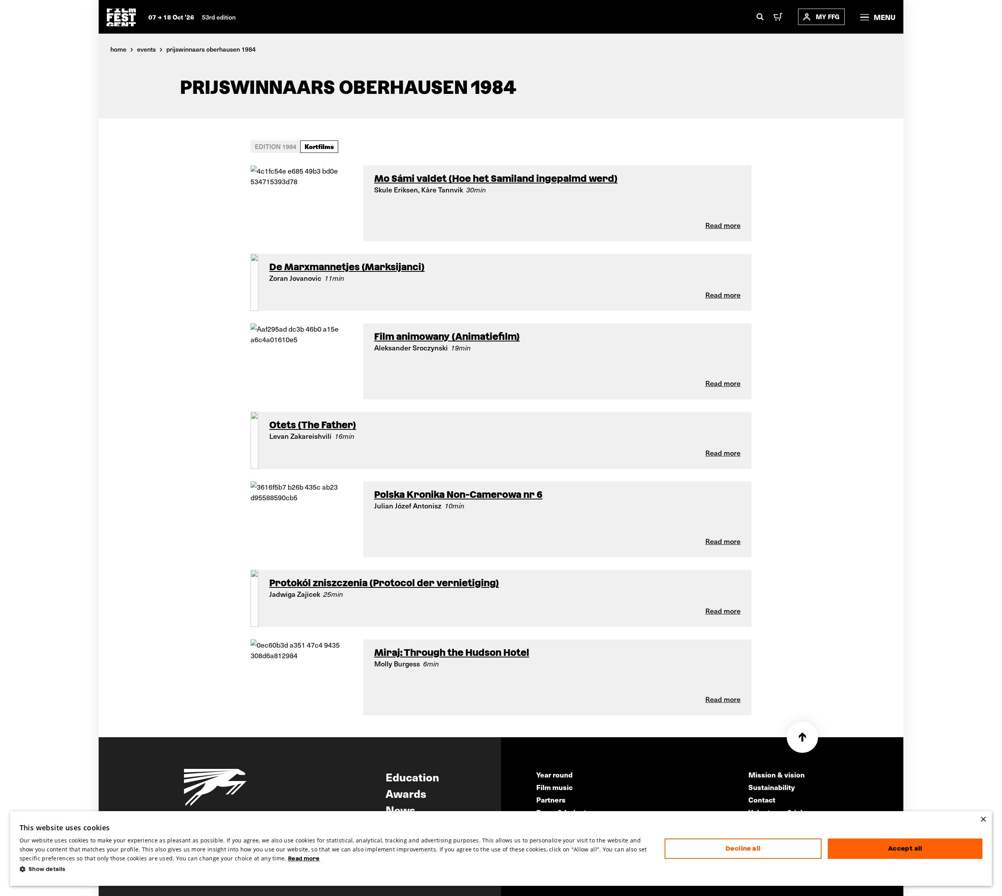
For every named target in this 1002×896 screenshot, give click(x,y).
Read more (304, 858)
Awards (406, 793)
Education (412, 777)
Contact (761, 799)
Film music (554, 787)
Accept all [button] (905, 848)
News (400, 809)
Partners (551, 799)
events (146, 49)
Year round (554, 774)
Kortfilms (319, 146)
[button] (336, 869)
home (118, 49)
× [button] (983, 819)
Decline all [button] (743, 848)
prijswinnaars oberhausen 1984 (211, 49)
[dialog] (501, 848)
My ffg (828, 16)
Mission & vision (776, 774)
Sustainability (771, 787)
